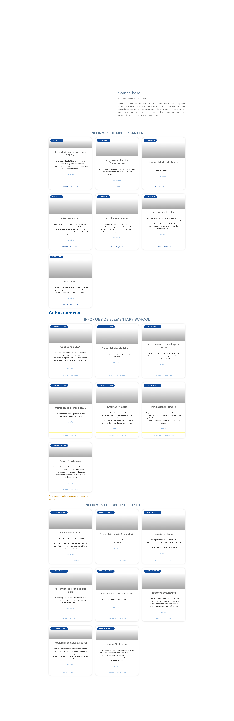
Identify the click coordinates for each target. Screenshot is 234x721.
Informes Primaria (117, 406)
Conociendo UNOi (70, 346)
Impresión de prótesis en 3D (70, 407)
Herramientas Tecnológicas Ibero (164, 346)
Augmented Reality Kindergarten (117, 162)
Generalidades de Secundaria (117, 534)
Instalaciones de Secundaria (70, 642)
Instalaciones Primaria (163, 406)
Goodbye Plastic (163, 533)
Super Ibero (70, 281)
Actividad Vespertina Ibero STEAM (70, 154)
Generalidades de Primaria (116, 348)
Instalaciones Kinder (117, 218)
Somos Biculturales (164, 212)
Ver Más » (70, 174)
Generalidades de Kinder (163, 162)
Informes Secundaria (164, 592)
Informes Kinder (70, 218)
